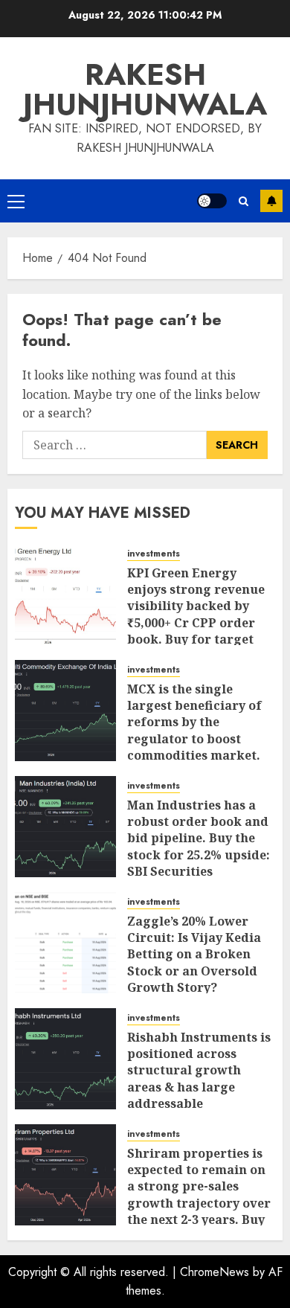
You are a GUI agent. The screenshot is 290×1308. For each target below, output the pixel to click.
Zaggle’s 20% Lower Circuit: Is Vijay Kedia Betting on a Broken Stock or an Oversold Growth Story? (194, 954)
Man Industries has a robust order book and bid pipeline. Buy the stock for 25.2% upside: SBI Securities (198, 838)
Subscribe (271, 201)
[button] (16, 201)
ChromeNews (214, 1271)
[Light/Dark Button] (212, 200)
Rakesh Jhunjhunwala (145, 89)
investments (153, 554)
